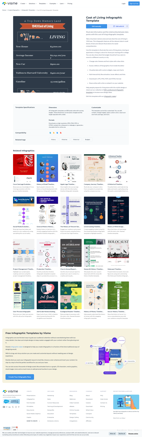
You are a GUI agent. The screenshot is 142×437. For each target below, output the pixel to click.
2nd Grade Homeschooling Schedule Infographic (46, 312)
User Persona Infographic (22, 311)
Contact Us (103, 403)
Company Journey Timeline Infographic (93, 184)
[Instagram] (16, 407)
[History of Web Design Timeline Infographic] (118, 210)
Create (22, 3)
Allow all (112, 433)
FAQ (101, 395)
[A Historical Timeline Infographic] (118, 168)
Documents (30, 410)
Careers (88, 403)
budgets (87, 139)
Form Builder (31, 403)
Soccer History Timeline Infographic (116, 312)
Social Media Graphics (33, 413)
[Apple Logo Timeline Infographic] (71, 168)
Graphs (29, 417)
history (53, 139)
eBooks (72, 406)
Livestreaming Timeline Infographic (92, 227)
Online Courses (74, 410)
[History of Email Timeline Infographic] (47, 168)
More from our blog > (119, 418)
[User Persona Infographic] (23, 295)
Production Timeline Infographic (44, 269)
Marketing (50, 395)
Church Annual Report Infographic (68, 269)
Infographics (30, 399)
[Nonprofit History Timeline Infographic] (94, 253)
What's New (89, 410)
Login (123, 3)
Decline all (122, 433)
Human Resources (53, 403)
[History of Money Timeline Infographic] (94, 295)
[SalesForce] (11, 401)
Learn (62, 3)
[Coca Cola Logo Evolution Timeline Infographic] (23, 168)
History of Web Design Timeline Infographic (115, 227)
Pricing (70, 3)
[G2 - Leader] (14, 427)
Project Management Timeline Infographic (23, 269)
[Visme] (9, 3)
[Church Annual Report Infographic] (71, 253)
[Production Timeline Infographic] (47, 253)
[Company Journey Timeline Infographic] (94, 168)
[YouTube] (4, 407)
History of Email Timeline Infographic (45, 184)
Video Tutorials (74, 403)
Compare (89, 413)
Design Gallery (74, 417)
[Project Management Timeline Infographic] (23, 253)
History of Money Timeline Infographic (93, 312)
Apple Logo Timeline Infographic (67, 184)
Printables (30, 406)
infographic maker (110, 96)
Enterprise (50, 417)
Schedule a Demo (53, 421)
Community (90, 417)
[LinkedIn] (10, 407)
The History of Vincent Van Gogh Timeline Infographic (69, 227)
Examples (53, 3)
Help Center (104, 399)
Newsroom (89, 399)
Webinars (73, 399)
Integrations (73, 421)
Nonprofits (50, 410)
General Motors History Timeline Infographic (45, 227)
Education (50, 413)
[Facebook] (6, 407)
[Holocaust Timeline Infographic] (118, 253)
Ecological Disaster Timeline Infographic (70, 312)
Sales (49, 399)
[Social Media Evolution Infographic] (23, 210)
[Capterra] (7, 427)
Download (89, 406)
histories (64, 139)
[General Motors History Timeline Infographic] (47, 210)
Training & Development (55, 406)
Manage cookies (133, 433)
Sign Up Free (134, 3)
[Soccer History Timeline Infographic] (118, 295)
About (88, 395)
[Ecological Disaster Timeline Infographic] (71, 295)
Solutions (32, 3)
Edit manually (96, 26)
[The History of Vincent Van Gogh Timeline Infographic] (71, 210)
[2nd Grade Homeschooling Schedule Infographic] (47, 295)
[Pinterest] (18, 407)
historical (76, 139)
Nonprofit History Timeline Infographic (93, 269)
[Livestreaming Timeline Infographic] (94, 210)
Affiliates (88, 421)
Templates (42, 3)
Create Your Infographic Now (20, 377)
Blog (71, 395)
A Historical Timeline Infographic (115, 184)
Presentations (31, 395)
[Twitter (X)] (13, 407)
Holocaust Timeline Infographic (114, 269)
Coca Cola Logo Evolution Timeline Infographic (21, 184)
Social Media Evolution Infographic (21, 227)
